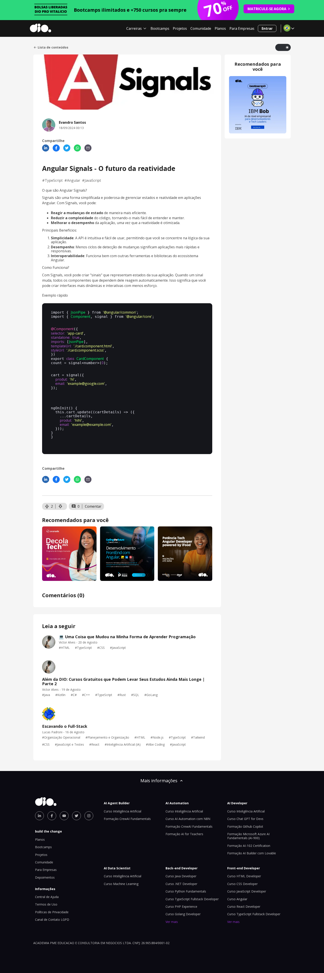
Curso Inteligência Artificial (122, 811)
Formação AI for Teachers (184, 834)
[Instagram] (88, 815)
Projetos (180, 28)
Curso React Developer (243, 906)
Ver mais (172, 922)
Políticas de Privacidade (52, 912)
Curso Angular (237, 899)
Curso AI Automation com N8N (188, 819)
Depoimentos (45, 877)
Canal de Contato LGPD (52, 919)
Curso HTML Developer (244, 876)
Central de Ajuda (47, 897)
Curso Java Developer (181, 876)
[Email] (87, 148)
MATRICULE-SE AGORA (267, 8)
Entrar (267, 28)
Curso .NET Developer (181, 884)
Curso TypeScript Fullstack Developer (192, 899)
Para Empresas (241, 28)
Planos (220, 28)
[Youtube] (64, 815)
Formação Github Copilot (245, 826)
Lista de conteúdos (53, 47)
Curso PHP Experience (181, 906)
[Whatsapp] (77, 148)
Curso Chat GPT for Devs (245, 819)
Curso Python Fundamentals (186, 891)
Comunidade (200, 28)
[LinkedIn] (45, 148)
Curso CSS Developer (242, 884)
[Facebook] (56, 148)
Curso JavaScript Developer (246, 891)
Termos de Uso (46, 904)
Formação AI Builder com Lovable (251, 853)
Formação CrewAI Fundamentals (127, 819)
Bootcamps (160, 28)
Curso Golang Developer (183, 914)
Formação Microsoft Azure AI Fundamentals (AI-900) (248, 836)
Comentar (93, 506)
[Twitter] (66, 148)
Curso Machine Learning (121, 884)
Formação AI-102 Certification (248, 846)
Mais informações (158, 781)
